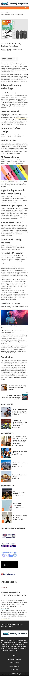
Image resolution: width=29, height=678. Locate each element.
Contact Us (14, 669)
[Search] (25, 7)
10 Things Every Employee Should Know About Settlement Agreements (6, 424)
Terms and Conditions (14, 659)
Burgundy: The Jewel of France (6, 476)
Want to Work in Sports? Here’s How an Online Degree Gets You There (6, 412)
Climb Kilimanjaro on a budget (6, 465)
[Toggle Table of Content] (14, 59)
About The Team (14, 666)
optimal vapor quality (21, 117)
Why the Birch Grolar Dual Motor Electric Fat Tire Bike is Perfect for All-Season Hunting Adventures (6, 441)
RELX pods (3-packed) (16, 63)
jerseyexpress (5, 618)
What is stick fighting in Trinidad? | (7, 517)
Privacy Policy (14, 662)
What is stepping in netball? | (7, 493)
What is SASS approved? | (7, 505)
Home (14, 656)
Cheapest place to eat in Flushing (6, 453)
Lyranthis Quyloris (7, 49)
